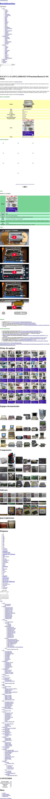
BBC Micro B (7, 605)
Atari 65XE (7, 656)
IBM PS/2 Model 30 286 (9, 683)
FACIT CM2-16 (10, 767)
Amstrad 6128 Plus (8, 616)
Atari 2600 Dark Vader (9, 653)
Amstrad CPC (6, 552)
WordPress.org (5, 796)
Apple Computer (5, 556)
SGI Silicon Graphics (6, 707)
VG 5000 (3, 586)
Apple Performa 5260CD (12, 639)
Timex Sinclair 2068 (9, 717)
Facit (6, 764)
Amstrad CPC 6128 (8, 611)
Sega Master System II (9, 703)
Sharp (3, 709)
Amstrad (6, 10)
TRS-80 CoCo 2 (8, 732)
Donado (3, 563)
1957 (1, 342)
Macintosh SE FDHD (11, 628)
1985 (3, 539)
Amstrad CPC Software (8, 554)
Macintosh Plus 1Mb (11, 631)
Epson (6, 17)
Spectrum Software (8, 581)
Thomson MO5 (8, 738)
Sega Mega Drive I (8, 704)
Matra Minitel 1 (8, 757)
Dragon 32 (7, 675)
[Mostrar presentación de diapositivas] (25, 184)
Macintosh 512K (10, 627)
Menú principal (3, 6)
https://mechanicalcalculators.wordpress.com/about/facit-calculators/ (35, 340)
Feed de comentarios (6, 795)
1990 (3, 545)
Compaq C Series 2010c (9, 756)
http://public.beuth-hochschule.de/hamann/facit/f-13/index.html (33, 338)
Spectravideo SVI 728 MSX (10, 728)
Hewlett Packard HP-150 (10, 681)
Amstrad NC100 (8, 618)
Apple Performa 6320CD (12, 642)
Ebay (3, 565)
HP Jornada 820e (8, 680)
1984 (3, 538)
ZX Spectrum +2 (8, 714)
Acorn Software (4, 548)
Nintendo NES (8, 690)
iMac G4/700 (9, 644)
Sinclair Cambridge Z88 (9, 721)
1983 (3, 537)
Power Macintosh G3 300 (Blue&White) (15, 647)
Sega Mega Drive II (8, 705)
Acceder (4, 793)
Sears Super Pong (8, 651)
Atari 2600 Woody (8, 652)
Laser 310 (7, 748)
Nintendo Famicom (8, 689)
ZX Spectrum (7, 718)
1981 (3, 535)
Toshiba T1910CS (8, 745)
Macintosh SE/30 (10, 630)
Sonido (6, 40)
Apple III (9, 624)
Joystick (6, 43)
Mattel (6, 19)
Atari (6, 13)
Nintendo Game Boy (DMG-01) (11, 692)
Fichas (3, 8)
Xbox (6, 760)
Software (4, 44)
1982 (3, 536)
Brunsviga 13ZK (10, 763)
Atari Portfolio (7, 659)
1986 (3, 540)
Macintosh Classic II (11, 632)
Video (6, 39)
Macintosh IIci (10, 633)
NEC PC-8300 (8, 755)
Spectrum (7, 54)
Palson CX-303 (8, 671)
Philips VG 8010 (8, 695)
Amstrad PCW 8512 (9, 608)
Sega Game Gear (8, 706)
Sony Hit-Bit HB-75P (9, 723)
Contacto (4, 62)
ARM (6, 620)
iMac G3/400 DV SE (11, 643)
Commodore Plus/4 (8, 666)
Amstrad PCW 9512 (9, 609)
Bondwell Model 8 (8, 752)
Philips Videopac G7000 (9, 699)
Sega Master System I (9, 701)
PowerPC (7, 638)
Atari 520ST (7, 658)
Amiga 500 (7, 667)
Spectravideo (7, 27)
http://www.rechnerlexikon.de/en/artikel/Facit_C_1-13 (25, 339)
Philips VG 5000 (8, 697)
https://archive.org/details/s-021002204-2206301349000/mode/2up (22, 322)
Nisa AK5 (9, 771)
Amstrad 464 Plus (8, 617)
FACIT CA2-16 (10, 768)
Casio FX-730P (8, 753)
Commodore (7, 14)
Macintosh (4, 569)
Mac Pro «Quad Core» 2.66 (12, 649)
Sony (6, 25)
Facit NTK (9, 766)
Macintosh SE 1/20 (11, 629)
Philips (6, 23)
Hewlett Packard (5, 678)
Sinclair (6, 26)
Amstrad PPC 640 (8, 615)
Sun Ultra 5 (7, 730)
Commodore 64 (8, 664)
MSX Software (4, 571)
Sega (3, 574)
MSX (6, 20)
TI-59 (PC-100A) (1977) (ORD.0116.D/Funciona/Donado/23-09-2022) (17, 344)
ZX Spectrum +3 (8, 715)
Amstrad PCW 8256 (9, 607)
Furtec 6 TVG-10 (8, 670)
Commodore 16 (8, 663)
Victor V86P (7, 754)
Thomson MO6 (8, 739)
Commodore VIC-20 (9, 662)
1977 (3, 534)
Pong (3, 573)
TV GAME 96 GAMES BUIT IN (11, 751)
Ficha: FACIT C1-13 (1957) (27, 136)
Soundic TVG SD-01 (9, 672)
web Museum (21, 94)
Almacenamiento (8, 41)
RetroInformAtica (7, 3)
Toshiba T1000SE (8, 744)
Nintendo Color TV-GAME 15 (11, 688)
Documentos (4, 59)
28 (10, 784)
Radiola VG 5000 (8, 698)
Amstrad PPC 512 (8, 614)
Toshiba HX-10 (8, 742)
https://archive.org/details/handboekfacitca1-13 (23, 321)
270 (11, 785)
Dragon (6, 16)
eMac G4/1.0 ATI (10, 645)
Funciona (13, 342)
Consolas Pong (8, 15)
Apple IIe (9, 625)
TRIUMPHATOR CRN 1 (12, 775)
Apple (6, 12)
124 (11, 781)
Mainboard (7, 37)
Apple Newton (10, 621)
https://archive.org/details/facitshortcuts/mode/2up (26, 324)
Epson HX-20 (7, 677)
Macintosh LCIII (10, 636)
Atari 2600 (4, 558)
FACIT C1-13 (9, 342)
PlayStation (7, 724)
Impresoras (7, 42)
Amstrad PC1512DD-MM (10, 613)
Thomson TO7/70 (8, 740)
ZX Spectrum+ (8, 716)
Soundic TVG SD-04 (9, 673)
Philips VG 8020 (8, 696)
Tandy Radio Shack (6, 731)
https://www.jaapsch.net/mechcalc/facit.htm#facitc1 (31, 331)
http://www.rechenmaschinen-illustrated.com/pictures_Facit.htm (30, 332)
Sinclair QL (7, 719)
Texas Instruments (8, 30)
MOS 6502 (7, 622)
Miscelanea (7, 35)
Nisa (6, 769)
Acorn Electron (8, 604)
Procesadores (7, 38)
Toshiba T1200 (8, 743)
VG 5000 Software (5, 587)
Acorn (6, 9)
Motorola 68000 (8, 626)
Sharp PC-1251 (8, 710)
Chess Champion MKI (9, 750)
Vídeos (3, 60)
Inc (3, 567)
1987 (3, 541)
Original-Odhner (8, 772)
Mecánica (17, 342)
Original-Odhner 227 (11, 773)
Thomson (7, 31)
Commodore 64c (8, 665)
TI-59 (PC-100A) (8, 734)
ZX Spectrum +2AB (9, 712)
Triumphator (7, 774)
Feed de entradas (5, 794)
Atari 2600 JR (7, 654)
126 (11, 782)
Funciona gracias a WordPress (6, 798)
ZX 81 (6, 720)
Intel (6, 648)
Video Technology (8, 34)
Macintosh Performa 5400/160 (13, 640)
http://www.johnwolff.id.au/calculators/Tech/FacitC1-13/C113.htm (15, 334)
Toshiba (6, 32)
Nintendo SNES (8, 693)
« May (1, 601)
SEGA (6, 24)
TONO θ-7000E (8, 759)
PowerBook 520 (10, 637)
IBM (6, 18)
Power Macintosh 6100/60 (12, 641)
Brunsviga (7, 762)
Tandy (6, 29)
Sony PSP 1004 (8, 726)
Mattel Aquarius (8, 686)
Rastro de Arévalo (18, 81)
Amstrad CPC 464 (8, 610)
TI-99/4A (7, 735)
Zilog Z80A (4, 588)
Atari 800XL (7, 655)
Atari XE (6, 660)
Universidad (4, 585)
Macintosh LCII (10, 635)
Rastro (20, 342)
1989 (3, 544)
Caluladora (4, 342)
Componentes (5, 36)
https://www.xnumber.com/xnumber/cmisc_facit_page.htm (36, 337)
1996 (3, 546)
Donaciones (4, 61)
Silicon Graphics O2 (9, 708)
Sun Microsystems (8, 28)
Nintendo (6, 21)
